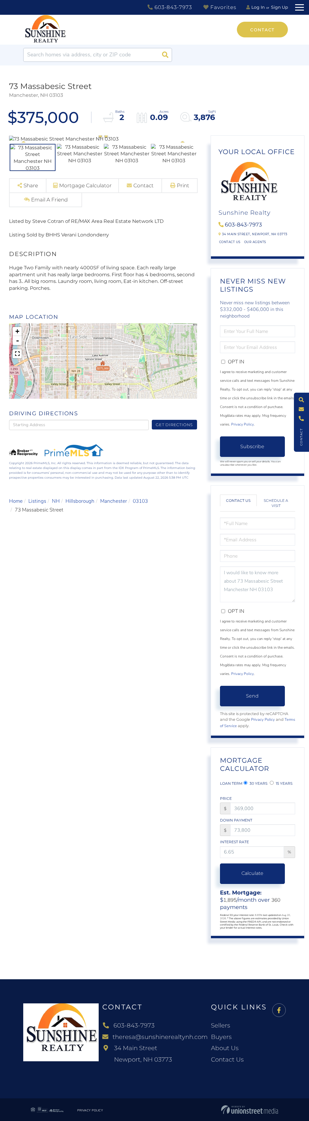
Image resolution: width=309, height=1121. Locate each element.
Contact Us (230, 242)
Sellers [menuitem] (220, 1025)
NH (56, 501)
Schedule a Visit (276, 503)
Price (226, 798)
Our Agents (255, 242)
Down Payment (236, 820)
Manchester (113, 501)
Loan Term (231, 783)
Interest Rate (234, 842)
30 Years (258, 783)
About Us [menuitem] (225, 1048)
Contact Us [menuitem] (227, 1059)
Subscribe (252, 446)
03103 (140, 501)
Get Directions (174, 424)
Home (16, 501)
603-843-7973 (172, 7)
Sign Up (279, 7)
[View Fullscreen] (17, 353)
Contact (262, 30)
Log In (258, 7)
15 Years (283, 783)
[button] (165, 55)
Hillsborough (79, 501)
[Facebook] (278, 1010)
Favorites (222, 7)
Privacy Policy (242, 424)
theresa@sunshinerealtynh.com (160, 1036)
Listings (37, 501)
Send (252, 696)
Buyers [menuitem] (221, 1036)
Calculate (252, 873)
